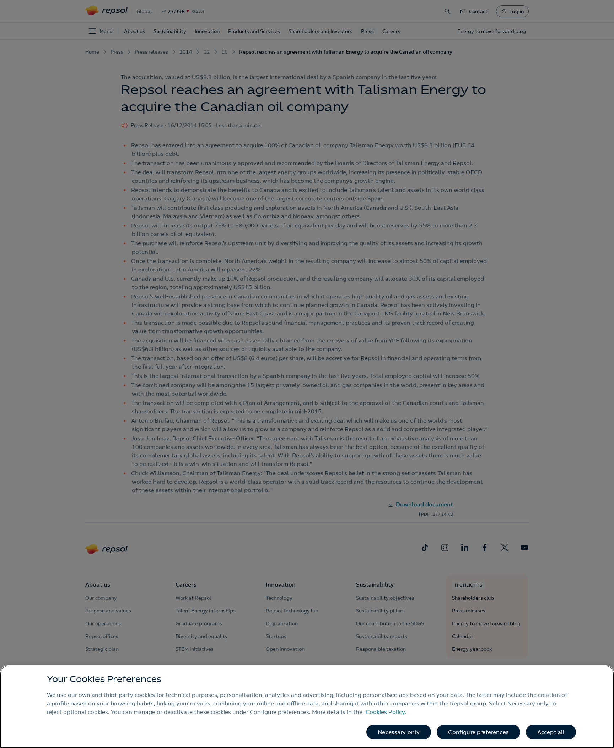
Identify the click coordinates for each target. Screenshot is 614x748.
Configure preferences (478, 732)
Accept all (551, 732)
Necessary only (399, 732)
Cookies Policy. (386, 711)
